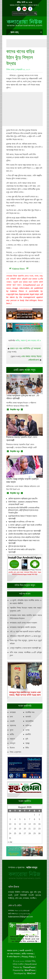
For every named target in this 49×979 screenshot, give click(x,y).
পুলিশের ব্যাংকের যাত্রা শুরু (17, 546)
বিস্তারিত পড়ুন (15, 409)
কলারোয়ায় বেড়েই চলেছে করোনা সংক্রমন (23, 622)
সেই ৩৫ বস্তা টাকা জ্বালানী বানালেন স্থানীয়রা (25, 631)
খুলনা (11, 730)
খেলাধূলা (12, 743)
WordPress (29, 970)
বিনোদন (12, 747)
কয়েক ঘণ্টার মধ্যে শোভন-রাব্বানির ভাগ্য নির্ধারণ (24, 537)
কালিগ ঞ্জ (28, 725)
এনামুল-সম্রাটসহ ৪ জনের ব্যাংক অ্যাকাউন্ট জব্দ (25, 648)
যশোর (27, 730)
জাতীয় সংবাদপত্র (27, 953)
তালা (11, 716)
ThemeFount (29, 967)
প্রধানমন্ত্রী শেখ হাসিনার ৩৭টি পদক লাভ (21, 521)
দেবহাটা (12, 721)
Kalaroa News (18, 269)
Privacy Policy (28, 956)
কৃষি (26, 739)
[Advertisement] (27, 43)
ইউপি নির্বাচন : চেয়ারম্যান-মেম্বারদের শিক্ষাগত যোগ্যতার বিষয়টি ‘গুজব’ (23, 503)
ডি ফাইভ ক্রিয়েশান (13, 956)
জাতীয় (18, 340)
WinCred (31, 973)
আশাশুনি (28, 716)
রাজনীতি (28, 734)
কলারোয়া (13, 712)
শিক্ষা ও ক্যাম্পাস (15, 752)
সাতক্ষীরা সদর (29, 712)
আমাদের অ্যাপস (32, 5)
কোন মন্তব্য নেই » (34, 340)
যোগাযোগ (23, 5)
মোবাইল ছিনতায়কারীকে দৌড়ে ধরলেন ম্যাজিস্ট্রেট (24, 534)
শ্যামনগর (13, 725)
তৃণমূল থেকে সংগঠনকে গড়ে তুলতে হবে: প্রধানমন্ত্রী (24, 531)
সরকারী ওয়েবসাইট (25, 950)
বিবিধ (27, 747)
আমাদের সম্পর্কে (14, 5)
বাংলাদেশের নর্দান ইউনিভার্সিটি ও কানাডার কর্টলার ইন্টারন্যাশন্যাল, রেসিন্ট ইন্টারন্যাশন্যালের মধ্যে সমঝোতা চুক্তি (23, 510)
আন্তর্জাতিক (29, 721)
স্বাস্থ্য (27, 743)
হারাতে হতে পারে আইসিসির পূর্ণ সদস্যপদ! (25, 348)
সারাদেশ (23, 340)
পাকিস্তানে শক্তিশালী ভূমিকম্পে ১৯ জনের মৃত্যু (25, 636)
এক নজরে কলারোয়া (13, 953)
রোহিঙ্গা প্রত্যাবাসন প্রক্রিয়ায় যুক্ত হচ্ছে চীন (22, 498)
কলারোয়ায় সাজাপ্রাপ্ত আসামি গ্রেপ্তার (23, 627)
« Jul (10, 842)
